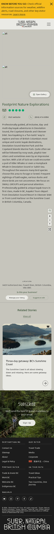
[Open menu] (49, 24)
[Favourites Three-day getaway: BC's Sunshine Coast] (48, 326)
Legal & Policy (8, 461)
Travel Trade (34, 448)
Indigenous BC (9, 486)
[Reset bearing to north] (50, 224)
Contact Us (7, 448)
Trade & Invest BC (10, 473)
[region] (27, 242)
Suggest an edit (39, 298)
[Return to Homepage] (27, 24)
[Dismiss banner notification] (51, 4)
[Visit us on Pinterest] (17, 499)
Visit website (14, 117)
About (5, 457)
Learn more (19, 14)
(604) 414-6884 (42, 117)
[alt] (27, 48)
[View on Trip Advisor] (27, 110)
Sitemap (6, 452)
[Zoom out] (50, 220)
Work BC (6, 477)
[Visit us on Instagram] (11, 499)
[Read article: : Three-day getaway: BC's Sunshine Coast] (45, 383)
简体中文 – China (41, 461)
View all (27, 316)
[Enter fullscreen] (50, 229)
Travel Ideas (34, 473)
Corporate (33, 457)
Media (31, 452)
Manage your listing (17, 298)
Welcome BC (8, 482)
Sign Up (27, 422)
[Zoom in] (50, 216)
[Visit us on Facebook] (24, 499)
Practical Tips (35, 477)
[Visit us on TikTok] (31, 499)
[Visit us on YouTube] (4, 499)
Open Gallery (41, 94)
